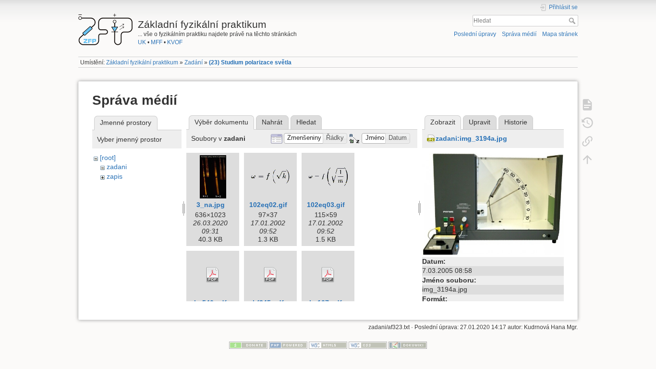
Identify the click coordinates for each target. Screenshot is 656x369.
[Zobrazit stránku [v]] (587, 104)
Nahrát (272, 122)
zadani (117, 167)
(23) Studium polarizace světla (250, 62)
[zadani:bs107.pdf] (328, 274)
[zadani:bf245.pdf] (270, 274)
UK (142, 42)
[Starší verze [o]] (587, 122)
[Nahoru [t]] (587, 159)
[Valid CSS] (368, 345)
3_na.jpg (210, 205)
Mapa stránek (560, 34)
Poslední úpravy (475, 34)
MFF (156, 42)
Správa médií (519, 34)
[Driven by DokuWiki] (408, 345)
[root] (108, 157)
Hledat (573, 20)
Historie (515, 122)
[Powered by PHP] (288, 345)
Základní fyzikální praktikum (142, 62)
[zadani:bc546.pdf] (213, 274)
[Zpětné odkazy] (587, 141)
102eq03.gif (326, 205)
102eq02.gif (268, 205)
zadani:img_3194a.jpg (471, 138)
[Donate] (248, 345)
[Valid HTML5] (328, 345)
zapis (114, 176)
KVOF (174, 42)
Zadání (193, 62)
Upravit (479, 122)
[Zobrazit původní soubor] (493, 203)
